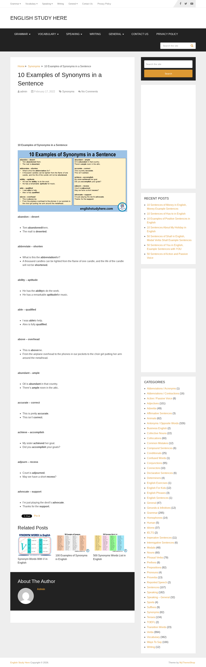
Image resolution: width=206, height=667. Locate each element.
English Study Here (38, 18)
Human (151, 522)
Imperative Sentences (159, 537)
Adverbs (151, 408)
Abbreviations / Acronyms (161, 388)
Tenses (151, 617)
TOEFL (151, 622)
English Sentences (158, 498)
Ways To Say (154, 642)
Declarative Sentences (160, 473)
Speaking (46, 4)
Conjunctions (154, 463)
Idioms (150, 527)
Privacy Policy (104, 4)
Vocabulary (30, 4)
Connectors (153, 468)
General (72, 4)
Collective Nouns (157, 433)
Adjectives (153, 403)
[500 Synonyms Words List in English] (110, 542)
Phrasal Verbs (155, 557)
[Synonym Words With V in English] (35, 544)
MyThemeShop (187, 662)
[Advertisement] (72, 119)
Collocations (154, 438)
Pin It (37, 515)
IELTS (150, 532)
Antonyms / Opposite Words (163, 423)
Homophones (154, 517)
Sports (150, 602)
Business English (157, 428)
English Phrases (156, 493)
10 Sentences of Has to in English (166, 213)
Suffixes (151, 607)
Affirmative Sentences (159, 413)
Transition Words (156, 627)
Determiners (154, 478)
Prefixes (151, 562)
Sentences (153, 587)
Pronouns (152, 572)
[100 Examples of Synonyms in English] (72, 542)
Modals (151, 547)
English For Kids (156, 488)
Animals (151, 418)
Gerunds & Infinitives (159, 507)
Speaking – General (158, 597)
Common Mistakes (157, 443)
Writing (60, 4)
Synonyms (68, 91)
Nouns (150, 552)
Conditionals (154, 453)
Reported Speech (157, 582)
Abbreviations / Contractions (163, 393)
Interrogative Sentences (160, 542)
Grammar (14, 4)
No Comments (89, 91)
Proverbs (152, 577)
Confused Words (156, 458)
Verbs (150, 632)
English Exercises (157, 483)
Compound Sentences (160, 448)
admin (23, 91)
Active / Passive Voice (159, 398)
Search (192, 45)
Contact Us (87, 4)
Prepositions (154, 567)
